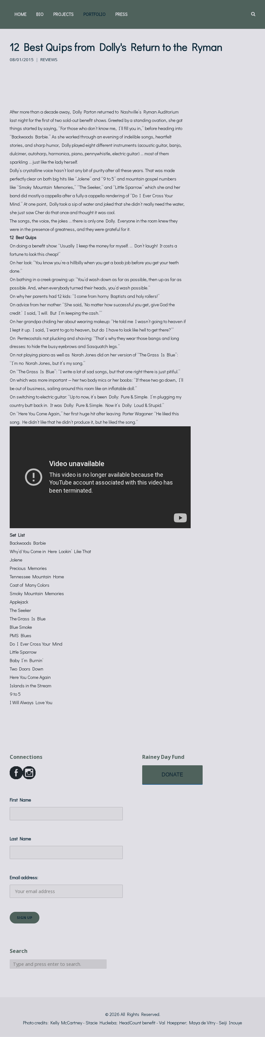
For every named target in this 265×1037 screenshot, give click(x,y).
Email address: (24, 877)
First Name (20, 800)
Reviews (49, 59)
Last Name (20, 838)
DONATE (172, 774)
